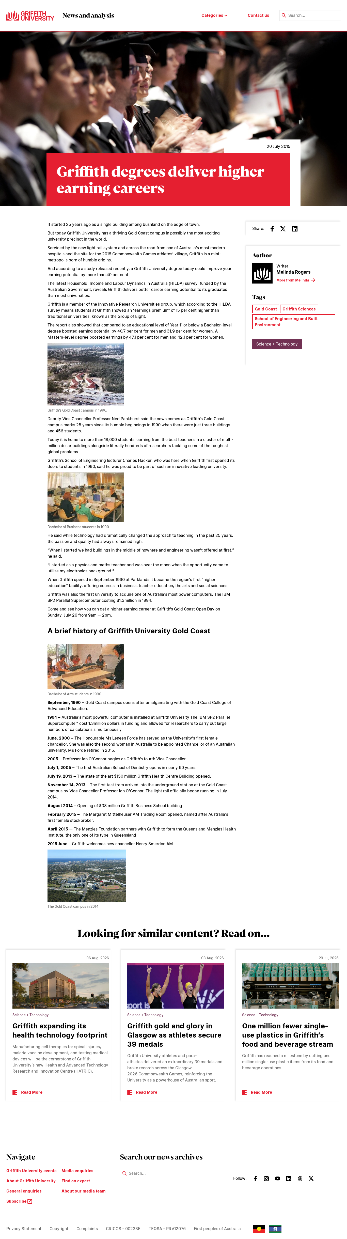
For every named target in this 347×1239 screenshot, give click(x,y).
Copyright (59, 1228)
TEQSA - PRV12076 (167, 1228)
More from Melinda (292, 280)
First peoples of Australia (217, 1228)
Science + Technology (277, 344)
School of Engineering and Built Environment (286, 321)
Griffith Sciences (299, 309)
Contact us (258, 15)
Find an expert (75, 1181)
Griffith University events (31, 1170)
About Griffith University (31, 1181)
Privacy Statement (23, 1228)
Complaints (87, 1228)
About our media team (83, 1191)
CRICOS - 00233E (123, 1228)
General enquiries (24, 1191)
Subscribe (16, 1201)
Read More (31, 1092)
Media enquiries (77, 1170)
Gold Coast (266, 309)
